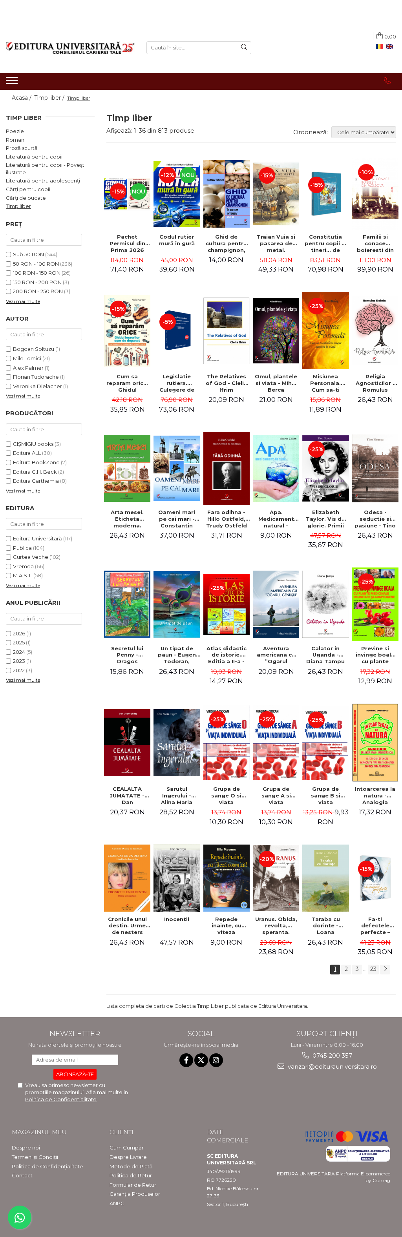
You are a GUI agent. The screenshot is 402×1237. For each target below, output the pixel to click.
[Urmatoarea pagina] (385, 969)
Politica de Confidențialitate (47, 1166)
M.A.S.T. (22, 575)
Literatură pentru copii (34, 156)
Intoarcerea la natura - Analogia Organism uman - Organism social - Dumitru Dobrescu (375, 795)
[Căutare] (244, 47)
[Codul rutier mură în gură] (176, 193)
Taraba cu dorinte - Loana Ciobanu (325, 926)
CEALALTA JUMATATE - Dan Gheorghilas (127, 795)
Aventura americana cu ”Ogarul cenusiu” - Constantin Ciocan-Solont (276, 655)
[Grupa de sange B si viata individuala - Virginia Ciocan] (325, 743)
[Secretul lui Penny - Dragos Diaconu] (127, 604)
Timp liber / (50, 97)
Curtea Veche (30, 557)
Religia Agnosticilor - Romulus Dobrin (375, 383)
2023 (19, 661)
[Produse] (13, 83)
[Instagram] (216, 1060)
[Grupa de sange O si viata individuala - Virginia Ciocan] (226, 742)
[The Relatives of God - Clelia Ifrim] (226, 330)
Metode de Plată (131, 1166)
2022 (19, 670)
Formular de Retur (133, 1185)
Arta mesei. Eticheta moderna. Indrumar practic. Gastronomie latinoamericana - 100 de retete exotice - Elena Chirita (128, 519)
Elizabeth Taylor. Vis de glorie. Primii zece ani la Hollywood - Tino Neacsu (325, 519)
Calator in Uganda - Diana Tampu (325, 655)
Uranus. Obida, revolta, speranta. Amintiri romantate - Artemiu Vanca (276, 926)
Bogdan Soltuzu (33, 349)
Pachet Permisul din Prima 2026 (127, 243)
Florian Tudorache (36, 377)
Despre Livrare (128, 1157)
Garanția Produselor (135, 1194)
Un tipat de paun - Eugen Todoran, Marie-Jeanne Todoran (176, 655)
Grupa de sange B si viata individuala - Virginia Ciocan (325, 795)
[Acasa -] (70, 48)
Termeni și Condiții (35, 1157)
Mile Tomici (27, 358)
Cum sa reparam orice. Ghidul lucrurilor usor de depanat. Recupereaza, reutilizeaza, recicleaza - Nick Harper (127, 383)
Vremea (23, 566)
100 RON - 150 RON (36, 273)
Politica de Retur (131, 1175)
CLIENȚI (121, 1132)
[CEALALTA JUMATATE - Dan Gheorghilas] (127, 742)
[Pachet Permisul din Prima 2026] (127, 193)
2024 (19, 652)
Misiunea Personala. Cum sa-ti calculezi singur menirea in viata (325, 383)
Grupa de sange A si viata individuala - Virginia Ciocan (276, 795)
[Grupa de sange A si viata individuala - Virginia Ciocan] (276, 742)
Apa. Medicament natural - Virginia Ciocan (276, 519)
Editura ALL (27, 453)
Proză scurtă (22, 148)
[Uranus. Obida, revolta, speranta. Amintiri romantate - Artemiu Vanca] (276, 878)
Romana (381, 46)
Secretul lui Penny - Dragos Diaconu (127, 655)
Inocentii (176, 919)
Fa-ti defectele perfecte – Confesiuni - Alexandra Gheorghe (375, 926)
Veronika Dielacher (37, 386)
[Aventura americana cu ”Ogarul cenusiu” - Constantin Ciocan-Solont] (276, 604)
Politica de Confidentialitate (61, 1099)
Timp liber (18, 206)
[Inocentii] (176, 878)
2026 (19, 633)
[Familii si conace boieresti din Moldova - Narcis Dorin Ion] (375, 194)
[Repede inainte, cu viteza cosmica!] (226, 878)
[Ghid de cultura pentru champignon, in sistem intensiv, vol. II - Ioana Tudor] (226, 194)
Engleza (391, 46)
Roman (15, 140)
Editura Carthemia (36, 481)
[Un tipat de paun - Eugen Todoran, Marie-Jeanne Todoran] (176, 604)
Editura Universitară (37, 538)
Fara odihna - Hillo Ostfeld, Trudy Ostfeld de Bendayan (226, 519)
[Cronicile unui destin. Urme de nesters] (127, 878)
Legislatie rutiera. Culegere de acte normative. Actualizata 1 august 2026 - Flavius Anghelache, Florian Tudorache (176, 383)
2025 (19, 642)
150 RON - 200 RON (37, 282)
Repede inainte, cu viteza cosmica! (226, 926)
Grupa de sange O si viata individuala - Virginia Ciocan (226, 795)
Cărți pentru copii (28, 189)
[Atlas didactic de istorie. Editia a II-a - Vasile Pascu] (226, 604)
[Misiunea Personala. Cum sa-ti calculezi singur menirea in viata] (325, 330)
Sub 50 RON (28, 254)
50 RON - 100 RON (36, 264)
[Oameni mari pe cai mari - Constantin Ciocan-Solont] (176, 468)
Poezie (15, 131)
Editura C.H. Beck (35, 472)
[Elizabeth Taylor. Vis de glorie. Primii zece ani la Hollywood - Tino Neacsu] (325, 468)
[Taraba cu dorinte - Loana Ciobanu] (325, 878)
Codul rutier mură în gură (177, 240)
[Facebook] (186, 1060)
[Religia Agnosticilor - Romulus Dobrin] (375, 330)
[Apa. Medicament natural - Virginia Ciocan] (276, 468)
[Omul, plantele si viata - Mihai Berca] (276, 330)
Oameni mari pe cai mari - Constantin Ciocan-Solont (176, 519)
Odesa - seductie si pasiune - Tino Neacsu (375, 519)
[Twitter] (201, 1060)
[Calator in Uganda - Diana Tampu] (325, 604)
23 (373, 968)
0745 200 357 (331, 1055)
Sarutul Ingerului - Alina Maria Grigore (176, 795)
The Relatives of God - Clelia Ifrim (226, 383)
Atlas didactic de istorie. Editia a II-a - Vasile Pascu (226, 655)
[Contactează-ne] (387, 81)
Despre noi (26, 1147)
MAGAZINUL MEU (39, 1132)
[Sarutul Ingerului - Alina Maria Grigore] (176, 742)
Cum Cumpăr (127, 1147)
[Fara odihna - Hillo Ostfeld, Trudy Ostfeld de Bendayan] (226, 468)
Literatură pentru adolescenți (43, 180)
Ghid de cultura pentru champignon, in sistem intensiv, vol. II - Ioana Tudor (226, 243)
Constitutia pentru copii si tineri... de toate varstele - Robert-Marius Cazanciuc (325, 243)
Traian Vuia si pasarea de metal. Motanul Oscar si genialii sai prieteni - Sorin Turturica (276, 243)
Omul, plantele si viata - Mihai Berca (276, 383)
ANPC (117, 1203)
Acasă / (22, 97)
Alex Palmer (28, 368)
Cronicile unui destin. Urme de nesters (127, 926)
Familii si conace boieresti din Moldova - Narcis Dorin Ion (375, 243)
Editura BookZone (36, 462)
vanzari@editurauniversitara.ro (331, 1066)
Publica (22, 548)
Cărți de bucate (26, 198)
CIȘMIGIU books (33, 444)
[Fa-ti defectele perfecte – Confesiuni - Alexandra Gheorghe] (375, 878)
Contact (22, 1175)
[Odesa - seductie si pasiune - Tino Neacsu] (375, 468)
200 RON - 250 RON (38, 291)
